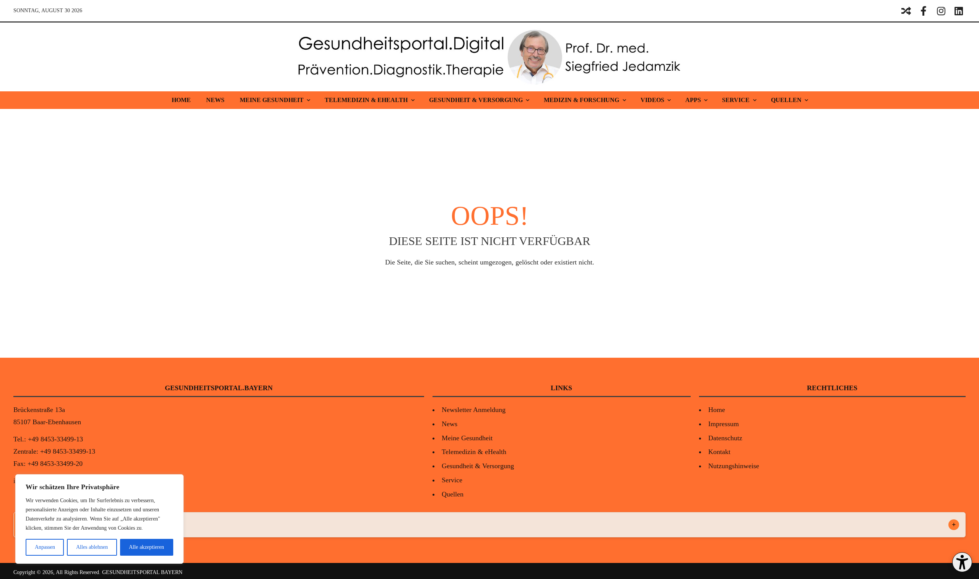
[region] (99, 519)
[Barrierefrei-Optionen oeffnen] (962, 562)
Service (736, 100)
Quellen (786, 100)
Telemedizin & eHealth (366, 100)
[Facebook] (923, 10)
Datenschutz (725, 438)
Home (181, 100)
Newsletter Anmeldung (474, 410)
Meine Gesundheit (272, 100)
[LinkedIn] (959, 10)
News (215, 100)
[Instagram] (941, 10)
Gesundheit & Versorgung (476, 100)
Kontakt (719, 452)
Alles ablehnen (92, 547)
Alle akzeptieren (146, 547)
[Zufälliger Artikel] (906, 10)
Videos (652, 100)
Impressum (723, 424)
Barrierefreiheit (45, 525)
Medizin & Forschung (581, 100)
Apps (693, 100)
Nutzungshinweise (733, 466)
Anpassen (45, 547)
